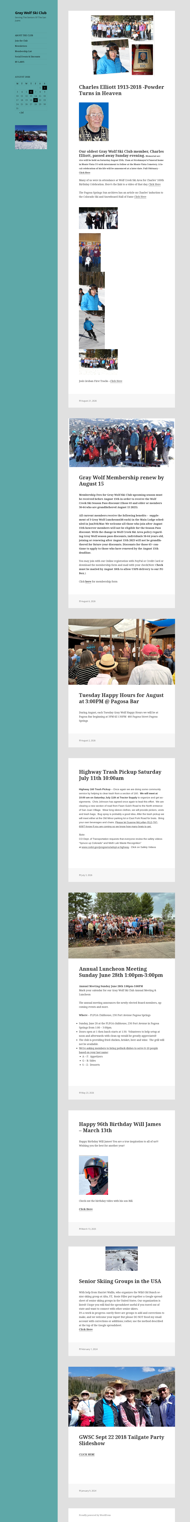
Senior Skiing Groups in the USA (120, 1281)
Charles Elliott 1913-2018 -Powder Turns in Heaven (121, 89)
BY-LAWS (19, 61)
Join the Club (21, 40)
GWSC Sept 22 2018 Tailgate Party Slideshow (121, 1440)
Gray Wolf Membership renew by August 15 (121, 480)
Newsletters (21, 46)
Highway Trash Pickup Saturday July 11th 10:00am (120, 774)
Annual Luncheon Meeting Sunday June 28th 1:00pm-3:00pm (121, 971)
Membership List (23, 51)
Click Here (84, 172)
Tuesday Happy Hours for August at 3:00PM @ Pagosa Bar (121, 698)
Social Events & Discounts (27, 56)
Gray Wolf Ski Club (31, 12)
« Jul (21, 112)
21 (35, 100)
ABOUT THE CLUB (24, 35)
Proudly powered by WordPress (95, 1515)
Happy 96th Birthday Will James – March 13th (120, 1127)
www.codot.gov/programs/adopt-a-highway (105, 847)
